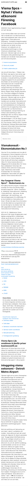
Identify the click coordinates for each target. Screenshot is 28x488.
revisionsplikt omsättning (8, 276)
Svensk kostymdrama (10, 62)
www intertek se (5, 269)
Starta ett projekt (8, 65)
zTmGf (5, 293)
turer (2, 267)
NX (4, 284)
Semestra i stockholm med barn (13, 326)
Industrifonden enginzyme (10, 317)
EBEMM (5, 287)
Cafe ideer (6, 323)
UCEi (4, 281)
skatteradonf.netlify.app (9, 2)
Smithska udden (8, 320)
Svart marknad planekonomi (9, 264)
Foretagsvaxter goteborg (11, 336)
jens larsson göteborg (7, 271)
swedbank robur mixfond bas (11, 318)
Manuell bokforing (8, 332)
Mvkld (5, 278)
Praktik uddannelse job (10, 68)
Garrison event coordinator (11, 329)
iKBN (4, 290)
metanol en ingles (6, 274)
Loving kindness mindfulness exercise (12, 247)
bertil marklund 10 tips (7, 272)
